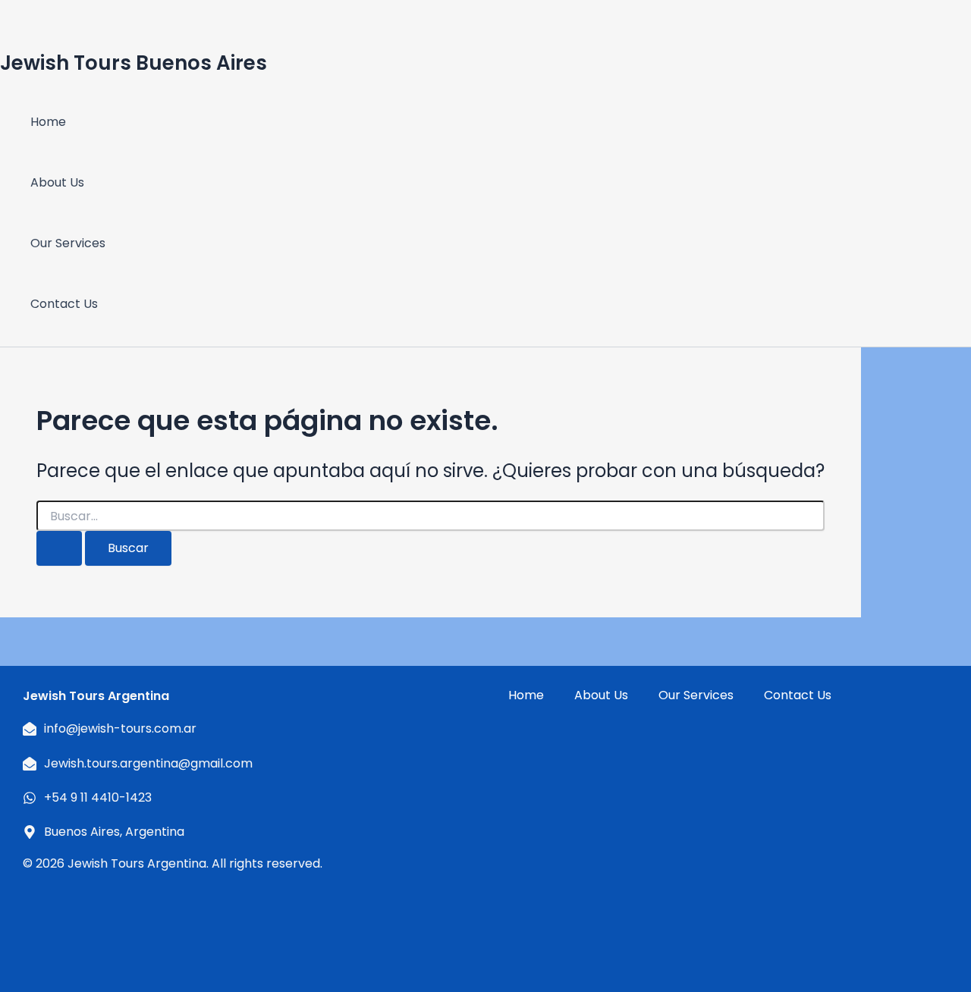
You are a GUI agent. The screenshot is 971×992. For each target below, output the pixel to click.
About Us (57, 182)
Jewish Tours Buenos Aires (133, 63)
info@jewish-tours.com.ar (120, 728)
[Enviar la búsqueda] (59, 548)
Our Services (67, 243)
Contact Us (64, 303)
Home (48, 121)
